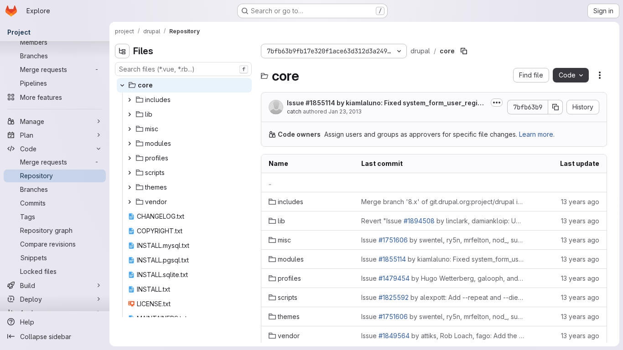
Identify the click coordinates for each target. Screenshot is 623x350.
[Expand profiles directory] (129, 158)
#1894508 (419, 221)
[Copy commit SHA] (555, 107)
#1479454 (394, 278)
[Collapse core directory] (122, 85)
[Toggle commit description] (497, 102)
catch (294, 111)
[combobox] (183, 69)
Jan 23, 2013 (345, 111)
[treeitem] (184, 85)
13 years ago (580, 202)
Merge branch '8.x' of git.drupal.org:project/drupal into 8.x (442, 202)
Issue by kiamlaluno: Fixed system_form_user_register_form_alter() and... (385, 103)
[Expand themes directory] (129, 187)
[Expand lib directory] (129, 114)
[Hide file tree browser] (122, 51)
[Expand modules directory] (129, 143)
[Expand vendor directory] (129, 201)
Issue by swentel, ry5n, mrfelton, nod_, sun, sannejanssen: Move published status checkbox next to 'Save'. (442, 240)
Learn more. (537, 134)
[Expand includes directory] (129, 99)
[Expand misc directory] (129, 129)
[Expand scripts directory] (129, 172)
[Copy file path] (464, 51)
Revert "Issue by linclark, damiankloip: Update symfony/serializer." (442, 221)
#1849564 (394, 336)
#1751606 (393, 240)
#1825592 (394, 297)
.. (270, 182)
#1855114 (320, 103)
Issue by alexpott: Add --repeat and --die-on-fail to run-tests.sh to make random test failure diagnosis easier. (442, 297)
